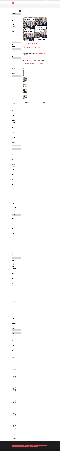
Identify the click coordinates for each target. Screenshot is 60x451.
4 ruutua (24, 67)
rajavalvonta (39, 67)
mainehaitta (29, 67)
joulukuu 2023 (14, 405)
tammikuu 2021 (14, 438)
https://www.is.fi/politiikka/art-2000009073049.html (29, 56)
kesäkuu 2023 (14, 412)
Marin (31, 67)
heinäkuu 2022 (14, 424)
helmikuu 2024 (14, 404)
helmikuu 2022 (14, 429)
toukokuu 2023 (14, 413)
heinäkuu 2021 (14, 437)
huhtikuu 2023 (14, 414)
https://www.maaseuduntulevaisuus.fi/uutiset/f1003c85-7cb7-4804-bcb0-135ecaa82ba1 (32, 47)
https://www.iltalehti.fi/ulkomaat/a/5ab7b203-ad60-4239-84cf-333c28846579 (32, 61)
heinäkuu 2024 (14, 399)
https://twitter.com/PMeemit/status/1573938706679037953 (31, 43)
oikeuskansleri (33, 67)
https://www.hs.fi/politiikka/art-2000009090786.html (31, 49)
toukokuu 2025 (14, 389)
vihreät (44, 67)
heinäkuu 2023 (14, 411)
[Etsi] (20, 11)
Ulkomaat (39, 6)
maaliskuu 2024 (14, 403)
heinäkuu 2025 (14, 387)
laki (27, 67)
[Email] (35, 73)
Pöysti (36, 67)
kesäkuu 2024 (14, 400)
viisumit (46, 67)
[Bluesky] (35, 70)
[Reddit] (35, 72)
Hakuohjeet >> (13, 9)
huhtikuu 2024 (14, 402)
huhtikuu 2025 (14, 390)
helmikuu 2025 (14, 391)
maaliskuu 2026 (14, 378)
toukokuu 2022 (14, 426)
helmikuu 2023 (14, 416)
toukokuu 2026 (14, 376)
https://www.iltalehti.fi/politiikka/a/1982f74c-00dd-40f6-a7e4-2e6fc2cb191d (34, 63)
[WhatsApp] (35, 71)
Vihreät (42, 6)
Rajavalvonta (36, 6)
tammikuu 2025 (14, 392)
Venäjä (41, 6)
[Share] (35, 75)
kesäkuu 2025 (14, 388)
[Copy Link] (35, 74)
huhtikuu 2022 (14, 427)
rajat (37, 67)
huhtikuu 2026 (14, 377)
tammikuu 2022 (14, 430)
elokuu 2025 (14, 386)
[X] (35, 69)
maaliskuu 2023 (14, 415)
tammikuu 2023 (14, 417)
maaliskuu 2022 (14, 428)
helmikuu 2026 (14, 379)
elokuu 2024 (14, 398)
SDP (37, 6)
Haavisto (26, 67)
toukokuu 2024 (14, 401)
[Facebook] (35, 68)
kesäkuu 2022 (14, 425)
